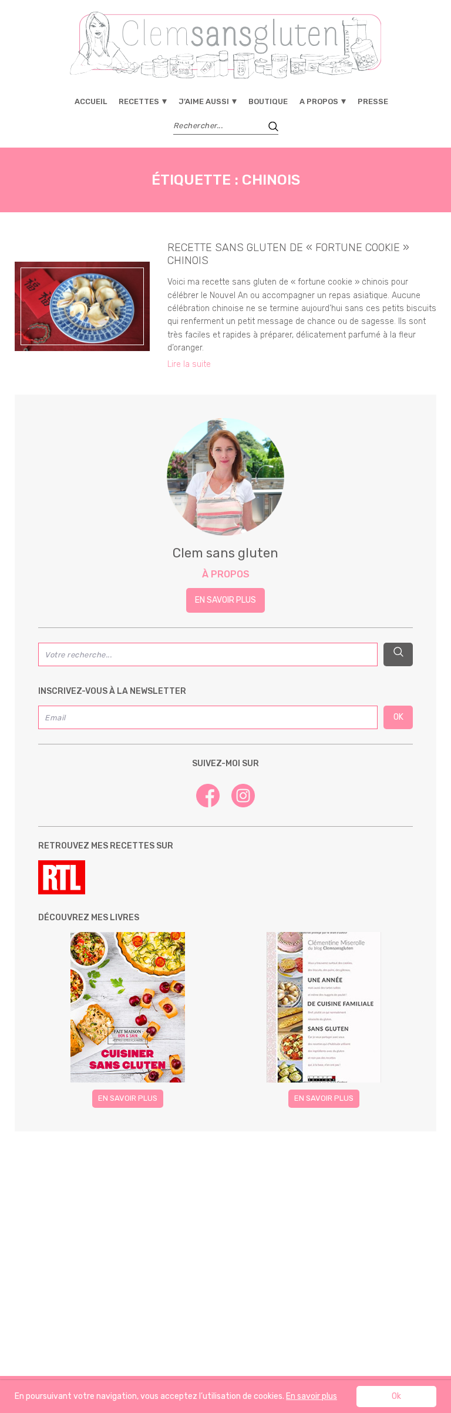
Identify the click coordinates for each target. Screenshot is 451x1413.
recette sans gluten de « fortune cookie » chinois (288, 254)
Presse (373, 101)
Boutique (268, 101)
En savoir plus (225, 600)
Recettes (139, 101)
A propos (318, 101)
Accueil (91, 101)
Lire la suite (189, 364)
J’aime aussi (204, 101)
